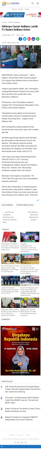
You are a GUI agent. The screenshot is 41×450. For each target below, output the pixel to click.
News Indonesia (13, 43)
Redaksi (12, 435)
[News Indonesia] (11, 5)
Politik (27, 9)
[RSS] (25, 443)
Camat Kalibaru (7, 205)
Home (4, 22)
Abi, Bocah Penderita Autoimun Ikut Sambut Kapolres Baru (10, 217)
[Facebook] (15, 443)
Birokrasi (17, 22)
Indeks (28, 435)
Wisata (14, 9)
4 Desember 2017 (8, 35)
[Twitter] (22, 443)
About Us (20, 435)
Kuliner (20, 9)
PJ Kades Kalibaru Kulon (24, 205)
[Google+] (18, 443)
